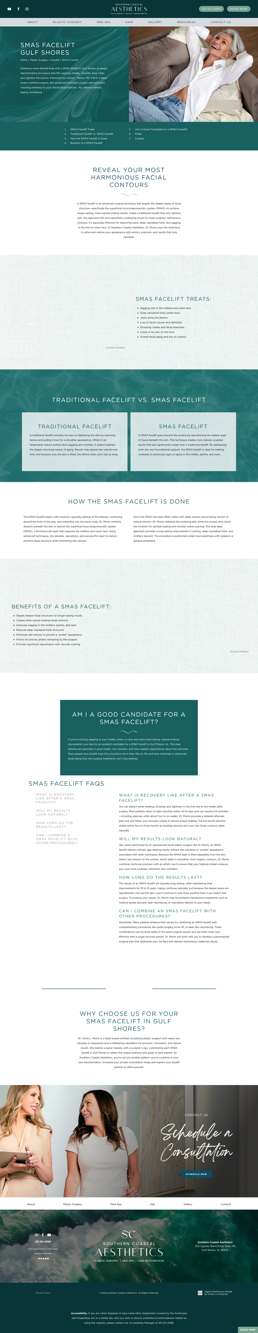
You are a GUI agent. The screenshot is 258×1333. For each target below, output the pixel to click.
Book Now (248, 1329)
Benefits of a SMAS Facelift (86, 143)
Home (23, 60)
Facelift (54, 60)
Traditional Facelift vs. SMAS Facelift (91, 133)
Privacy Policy (43, 1292)
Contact (139, 138)
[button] (196, 1174)
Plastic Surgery (39, 60)
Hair (152, 1204)
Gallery (188, 1204)
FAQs (138, 133)
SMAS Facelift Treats (82, 129)
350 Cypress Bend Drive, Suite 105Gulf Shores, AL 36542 (215, 1246)
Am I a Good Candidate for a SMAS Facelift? (161, 129)
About (31, 1204)
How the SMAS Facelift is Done (88, 138)
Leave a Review (43, 1253)
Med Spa (115, 1204)
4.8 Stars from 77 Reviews (43, 1248)
